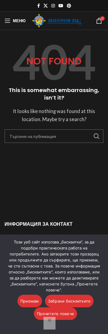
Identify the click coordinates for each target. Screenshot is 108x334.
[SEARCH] (97, 136)
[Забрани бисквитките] (50, 323)
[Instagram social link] (53, 6)
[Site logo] (57, 20)
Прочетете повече (55, 313)
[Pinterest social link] (69, 6)
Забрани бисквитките (69, 301)
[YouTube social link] (61, 6)
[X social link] (46, 6)
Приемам (29, 301)
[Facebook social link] (38, 6)
